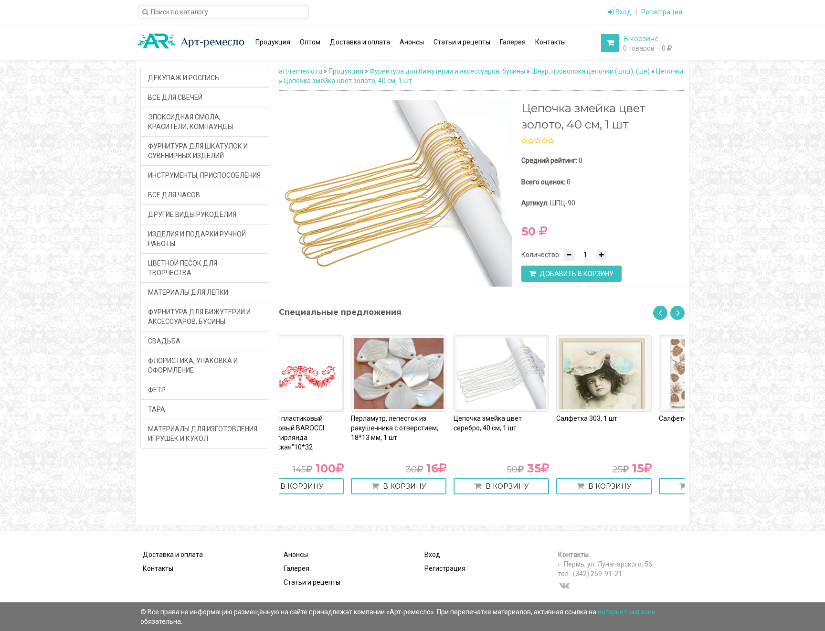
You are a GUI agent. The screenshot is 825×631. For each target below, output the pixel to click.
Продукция (345, 71)
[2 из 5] (530, 141)
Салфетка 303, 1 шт (514, 418)
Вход (622, 12)
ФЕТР (157, 390)
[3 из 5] (537, 141)
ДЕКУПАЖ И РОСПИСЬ (183, 78)
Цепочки (669, 71)
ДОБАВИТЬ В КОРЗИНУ (575, 274)
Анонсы (296, 554)
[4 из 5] (543, 141)
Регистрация (661, 12)
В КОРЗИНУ (331, 486)
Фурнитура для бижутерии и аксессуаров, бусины (447, 71)
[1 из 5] (524, 141)
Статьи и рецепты (312, 582)
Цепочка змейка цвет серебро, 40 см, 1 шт (415, 423)
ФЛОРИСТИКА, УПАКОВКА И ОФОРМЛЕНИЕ (193, 365)
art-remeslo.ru (300, 71)
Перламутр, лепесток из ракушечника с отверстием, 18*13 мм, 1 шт (322, 428)
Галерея (296, 568)
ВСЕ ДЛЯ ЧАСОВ (174, 195)
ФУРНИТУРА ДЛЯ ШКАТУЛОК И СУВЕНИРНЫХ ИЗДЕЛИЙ (198, 151)
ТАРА (156, 409)
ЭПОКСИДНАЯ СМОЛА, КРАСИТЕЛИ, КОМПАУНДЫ (190, 121)
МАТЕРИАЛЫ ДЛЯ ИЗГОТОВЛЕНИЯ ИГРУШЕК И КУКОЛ (202, 433)
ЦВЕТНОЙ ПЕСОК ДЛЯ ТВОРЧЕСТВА (182, 268)
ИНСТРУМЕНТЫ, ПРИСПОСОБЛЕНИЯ (204, 175)
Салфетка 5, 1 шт (613, 418)
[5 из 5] (550, 141)
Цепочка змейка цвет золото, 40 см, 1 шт (348, 81)
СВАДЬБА (164, 341)
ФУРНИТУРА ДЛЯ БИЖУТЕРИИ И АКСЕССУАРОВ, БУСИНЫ (199, 316)
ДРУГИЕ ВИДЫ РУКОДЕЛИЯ (192, 214)
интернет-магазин (627, 612)
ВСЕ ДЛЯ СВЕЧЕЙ (175, 97)
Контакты (158, 568)
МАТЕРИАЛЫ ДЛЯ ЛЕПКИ (188, 292)
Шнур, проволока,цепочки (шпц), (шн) (590, 71)
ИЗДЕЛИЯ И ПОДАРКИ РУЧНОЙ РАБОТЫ (197, 238)
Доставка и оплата (173, 554)
